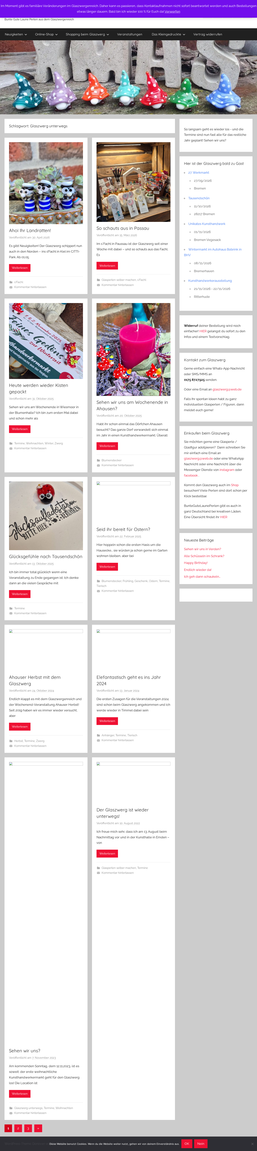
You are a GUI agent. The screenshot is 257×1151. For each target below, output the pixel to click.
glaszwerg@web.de (227, 389)
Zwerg (59, 443)
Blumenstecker (112, 460)
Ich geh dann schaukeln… (202, 576)
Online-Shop (44, 34)
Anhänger (108, 735)
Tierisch (101, 586)
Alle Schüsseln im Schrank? (204, 556)
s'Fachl (18, 282)
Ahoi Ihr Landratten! (30, 230)
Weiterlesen (20, 268)
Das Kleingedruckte (166, 34)
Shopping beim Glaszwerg (85, 34)
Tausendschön (199, 198)
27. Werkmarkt (198, 172)
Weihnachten (34, 443)
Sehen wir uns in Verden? (202, 549)
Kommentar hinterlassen (30, 287)
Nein (200, 1144)
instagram (227, 470)
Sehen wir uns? (24, 1050)
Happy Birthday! (196, 563)
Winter (49, 443)
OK (187, 1144)
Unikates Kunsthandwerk (206, 224)
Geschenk (141, 581)
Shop (235, 485)
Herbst (18, 741)
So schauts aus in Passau (123, 228)
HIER (203, 331)
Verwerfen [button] (172, 11)
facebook (191, 475)
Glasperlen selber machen (119, 280)
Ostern (153, 581)
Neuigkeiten (14, 34)
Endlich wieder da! (197, 570)
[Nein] (252, 1144)
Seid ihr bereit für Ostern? (123, 529)
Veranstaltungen (129, 34)
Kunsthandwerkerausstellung (210, 281)
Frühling (128, 581)
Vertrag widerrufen (207, 34)
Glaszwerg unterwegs (28, 1108)
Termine (19, 443)
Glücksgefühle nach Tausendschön (45, 556)
